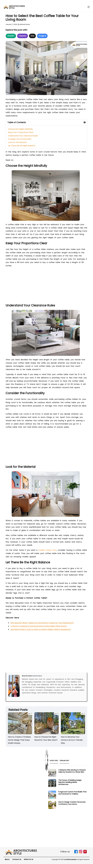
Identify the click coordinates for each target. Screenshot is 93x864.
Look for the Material (17, 142)
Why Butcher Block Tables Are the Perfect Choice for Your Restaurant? (42, 622)
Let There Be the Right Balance (22, 145)
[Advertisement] (46, 286)
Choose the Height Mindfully (20, 129)
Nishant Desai (25, 24)
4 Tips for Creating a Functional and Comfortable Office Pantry (38, 626)
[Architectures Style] (21, 852)
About (7, 859)
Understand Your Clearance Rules (23, 135)
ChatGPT (10, 36)
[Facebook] (76, 853)
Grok (32, 36)
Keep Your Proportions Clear (20, 132)
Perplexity (22, 36)
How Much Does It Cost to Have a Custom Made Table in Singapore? (40, 629)
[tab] (54, 761)
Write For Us (28, 859)
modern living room (47, 550)
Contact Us (16, 859)
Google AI (42, 36)
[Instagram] (80, 853)
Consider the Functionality (20, 139)
